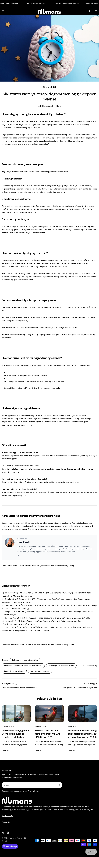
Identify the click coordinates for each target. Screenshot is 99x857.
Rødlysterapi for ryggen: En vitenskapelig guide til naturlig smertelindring (15, 734)
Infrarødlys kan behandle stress (61, 666)
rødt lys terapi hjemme (40, 671)
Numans (12, 838)
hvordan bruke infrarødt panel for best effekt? (23, 666)
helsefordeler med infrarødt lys (25, 660)
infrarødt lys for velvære (14, 671)
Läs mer (5, 750)
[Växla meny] (2, 11)
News (59, 106)
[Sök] (90, 11)
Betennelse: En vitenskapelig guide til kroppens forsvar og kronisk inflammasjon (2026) (82, 734)
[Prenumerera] (59, 785)
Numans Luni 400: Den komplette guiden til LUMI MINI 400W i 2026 (47, 734)
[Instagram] (18, 555)
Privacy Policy (33, 791)
